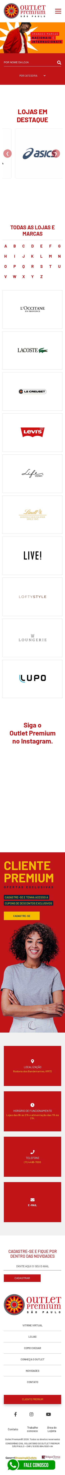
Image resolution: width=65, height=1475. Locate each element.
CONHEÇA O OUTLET (32, 1359)
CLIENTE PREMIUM (32, 1399)
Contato (13, 1429)
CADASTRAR (22, 1278)
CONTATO (32, 1382)
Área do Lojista (52, 1429)
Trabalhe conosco (32, 1429)
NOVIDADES (32, 1370)
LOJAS (32, 1336)
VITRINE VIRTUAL (32, 1325)
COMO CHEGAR (32, 1347)
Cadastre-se (21, 915)
